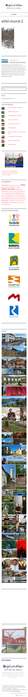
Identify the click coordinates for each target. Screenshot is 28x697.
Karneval (9, 195)
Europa (14, 191)
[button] (14, 339)
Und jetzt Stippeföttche (14, 140)
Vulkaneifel (11, 202)
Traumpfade (5, 202)
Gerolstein (6, 193)
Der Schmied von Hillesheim (15, 136)
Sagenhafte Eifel (12, 144)
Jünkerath (3, 195)
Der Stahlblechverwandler (14, 115)
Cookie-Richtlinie (16, 691)
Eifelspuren (19, 189)
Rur (8, 200)
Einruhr (7, 191)
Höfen (23, 193)
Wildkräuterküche (7, 204)
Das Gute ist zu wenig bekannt (10, 173)
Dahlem (14, 185)
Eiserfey (11, 191)
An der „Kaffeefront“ (13, 119)
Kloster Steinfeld (9, 196)
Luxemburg (19, 196)
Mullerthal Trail (9, 198)
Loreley (15, 196)
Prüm (19, 198)
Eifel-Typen (3, 187)
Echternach (18, 185)
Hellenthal (14, 193)
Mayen (23, 196)
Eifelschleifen (17, 187)
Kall (6, 195)
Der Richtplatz (12, 127)
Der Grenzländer (6, 174)
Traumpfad (21, 200)
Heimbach (10, 193)
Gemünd (18, 191)
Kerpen (14, 195)
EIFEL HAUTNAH (10, 187)
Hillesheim (19, 193)
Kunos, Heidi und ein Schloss (15, 107)
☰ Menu (14, 14)
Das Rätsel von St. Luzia (14, 123)
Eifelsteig (3, 191)
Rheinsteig (4, 200)
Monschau (3, 198)
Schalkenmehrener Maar (14, 200)
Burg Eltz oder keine (13, 111)
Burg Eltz (10, 185)
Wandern (16, 202)
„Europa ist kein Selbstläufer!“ (9, 171)
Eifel (23, 184)
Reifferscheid (23, 198)
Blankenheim (4, 185)
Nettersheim (15, 198)
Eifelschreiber (8, 189)
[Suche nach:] (14, 89)
